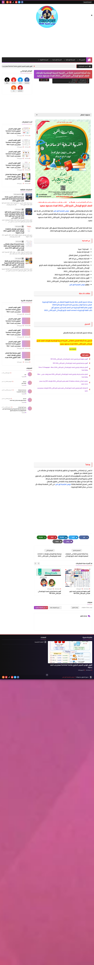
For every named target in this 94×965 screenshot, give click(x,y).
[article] (49, 553)
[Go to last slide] (38, 563)
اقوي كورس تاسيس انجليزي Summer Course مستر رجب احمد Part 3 (13, 142)
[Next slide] (35, 563)
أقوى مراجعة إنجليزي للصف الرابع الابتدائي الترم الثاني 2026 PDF (70, 363)
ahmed (24, 399)
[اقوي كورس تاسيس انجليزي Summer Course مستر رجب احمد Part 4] (26, 131)
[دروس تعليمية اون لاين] (47, 17)
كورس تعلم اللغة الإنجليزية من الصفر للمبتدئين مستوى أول (71, 307)
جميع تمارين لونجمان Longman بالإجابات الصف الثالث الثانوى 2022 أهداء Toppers (13, 231)
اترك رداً (23, 377)
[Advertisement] (47, 42)
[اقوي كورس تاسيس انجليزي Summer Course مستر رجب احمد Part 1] (26, 165)
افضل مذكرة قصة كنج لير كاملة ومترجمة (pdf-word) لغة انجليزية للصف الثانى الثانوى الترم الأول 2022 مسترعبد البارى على (13, 264)
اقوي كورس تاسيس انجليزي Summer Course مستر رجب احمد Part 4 (39, 66)
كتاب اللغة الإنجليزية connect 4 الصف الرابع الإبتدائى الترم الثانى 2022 (68, 310)
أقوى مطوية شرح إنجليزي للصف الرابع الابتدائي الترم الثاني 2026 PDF (69, 359)
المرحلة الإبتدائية (70, 60)
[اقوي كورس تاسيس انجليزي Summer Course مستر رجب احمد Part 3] (26, 142)
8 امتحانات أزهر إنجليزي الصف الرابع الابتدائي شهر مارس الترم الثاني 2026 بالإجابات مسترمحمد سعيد (62, 389)
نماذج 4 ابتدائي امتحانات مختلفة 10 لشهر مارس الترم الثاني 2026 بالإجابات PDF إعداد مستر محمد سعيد (63, 382)
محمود (24, 381)
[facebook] (22, 2)
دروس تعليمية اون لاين (62, 210)
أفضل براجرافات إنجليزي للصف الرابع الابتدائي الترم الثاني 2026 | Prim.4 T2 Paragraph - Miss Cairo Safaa (63, 368)
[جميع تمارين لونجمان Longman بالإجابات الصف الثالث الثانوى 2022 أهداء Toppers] (29, 228)
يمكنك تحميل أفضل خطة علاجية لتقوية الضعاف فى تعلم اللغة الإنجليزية (67, 301)
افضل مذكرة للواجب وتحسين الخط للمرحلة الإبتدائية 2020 (72, 304)
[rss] (7, 2)
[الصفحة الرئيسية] (89, 59)
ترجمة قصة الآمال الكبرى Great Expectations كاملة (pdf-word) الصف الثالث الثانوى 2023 (13, 198)
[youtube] (16, 2)
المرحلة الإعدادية (57, 60)
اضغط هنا (72, 349)
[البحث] (3, 2)
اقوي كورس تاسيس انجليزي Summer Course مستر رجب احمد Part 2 (13, 153)
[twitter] (19, 2)
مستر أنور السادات (22, 407)
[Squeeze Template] (90, 677)
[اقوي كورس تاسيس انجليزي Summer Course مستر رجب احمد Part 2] (26, 153)
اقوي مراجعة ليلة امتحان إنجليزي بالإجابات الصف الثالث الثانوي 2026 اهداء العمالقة (17, 177)
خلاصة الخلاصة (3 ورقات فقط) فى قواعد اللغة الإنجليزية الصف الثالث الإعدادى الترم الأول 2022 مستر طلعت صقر (14, 247)
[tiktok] (13, 2)
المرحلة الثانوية (44, 60)
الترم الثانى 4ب (72, 82)
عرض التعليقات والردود (40, 608)
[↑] (47, 674)
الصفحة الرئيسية (87, 2)
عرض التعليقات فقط (54, 608)
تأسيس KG (82, 60)
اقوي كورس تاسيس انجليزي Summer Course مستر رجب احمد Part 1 (13, 165)
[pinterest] (10, 2)
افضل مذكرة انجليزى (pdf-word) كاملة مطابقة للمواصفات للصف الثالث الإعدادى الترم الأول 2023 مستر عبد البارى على (14, 215)
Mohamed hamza (22, 390)
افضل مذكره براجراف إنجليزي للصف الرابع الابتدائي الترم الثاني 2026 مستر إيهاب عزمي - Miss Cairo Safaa (62, 375)
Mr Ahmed (88, 670)
